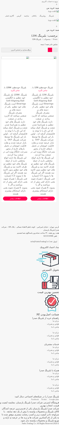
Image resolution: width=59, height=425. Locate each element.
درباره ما (56, 321)
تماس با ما (55, 327)
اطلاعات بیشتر (15, 199)
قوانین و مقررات (53, 324)
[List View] (55, 50)
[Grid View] (50, 50)
